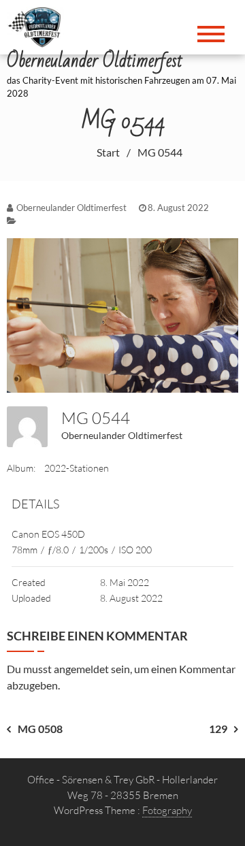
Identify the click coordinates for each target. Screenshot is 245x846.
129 (218, 728)
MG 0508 (40, 728)
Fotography (167, 810)
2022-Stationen (76, 468)
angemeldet (81, 668)
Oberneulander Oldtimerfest (121, 435)
